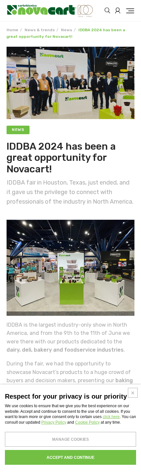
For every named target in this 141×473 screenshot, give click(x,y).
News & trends (40, 30)
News (66, 30)
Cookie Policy (87, 422)
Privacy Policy (53, 422)
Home (12, 30)
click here (111, 416)
